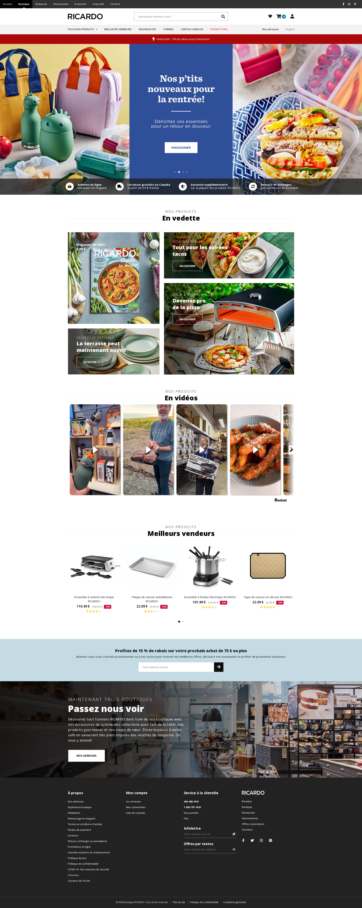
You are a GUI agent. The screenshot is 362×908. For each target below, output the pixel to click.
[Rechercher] (223, 16)
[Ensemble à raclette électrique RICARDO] (94, 566)
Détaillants (74, 813)
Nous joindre (191, 813)
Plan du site (179, 902)
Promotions (219, 29)
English (290, 29)
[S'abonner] (218, 667)
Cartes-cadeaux (192, 29)
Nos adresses (270, 29)
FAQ (186, 818)
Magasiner (187, 265)
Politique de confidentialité (83, 863)
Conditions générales (234, 902)
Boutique (23, 4)
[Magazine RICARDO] (114, 278)
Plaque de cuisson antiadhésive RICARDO (152, 599)
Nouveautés (147, 29)
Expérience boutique (80, 807)
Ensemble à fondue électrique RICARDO (210, 597)
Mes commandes (136, 807)
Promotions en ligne (79, 846)
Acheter (90, 362)
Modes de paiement (79, 829)
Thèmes (168, 29)
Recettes (7, 4)
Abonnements (60, 4)
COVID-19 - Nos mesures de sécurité (88, 869)
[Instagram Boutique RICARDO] (261, 840)
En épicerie (80, 4)
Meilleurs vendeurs (118, 29)
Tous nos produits (80, 29)
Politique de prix (77, 858)
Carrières (115, 4)
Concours (73, 875)
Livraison (73, 835)
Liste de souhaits (135, 813)
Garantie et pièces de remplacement (89, 852)
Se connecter (133, 801)
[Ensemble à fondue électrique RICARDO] (210, 566)
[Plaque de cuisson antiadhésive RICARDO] (152, 566)
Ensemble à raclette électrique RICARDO (94, 599)
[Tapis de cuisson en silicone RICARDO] (268, 566)
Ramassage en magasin (81, 818)
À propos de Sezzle (79, 880)
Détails (85, 187)
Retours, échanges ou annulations (87, 841)
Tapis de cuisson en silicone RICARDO (267, 597)
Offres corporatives (253, 824)
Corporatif (98, 4)
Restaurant (41, 4)
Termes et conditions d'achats (85, 824)
